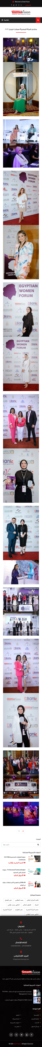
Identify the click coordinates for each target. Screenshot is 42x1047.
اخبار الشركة (16, 1019)
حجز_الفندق (8, 900)
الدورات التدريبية (14, 1023)
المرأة (36, 905)
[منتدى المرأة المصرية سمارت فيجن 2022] (21, 57)
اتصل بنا (17, 1026)
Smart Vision (17, 1044)
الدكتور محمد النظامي (32, 914)
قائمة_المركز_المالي (32, 900)
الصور (17, 1015)
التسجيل (28, 5)
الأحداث (37, 1023)
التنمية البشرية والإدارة (16, 863)
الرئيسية (36, 1015)
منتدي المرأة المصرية (32, 909)
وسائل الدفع (35, 1026)
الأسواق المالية (19, 875)
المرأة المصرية (7, 909)
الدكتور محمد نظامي (13, 905)
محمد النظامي (19, 900)
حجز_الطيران (19, 909)
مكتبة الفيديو (35, 1019)
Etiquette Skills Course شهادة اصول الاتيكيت (18, 1000)
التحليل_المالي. (27, 905)
